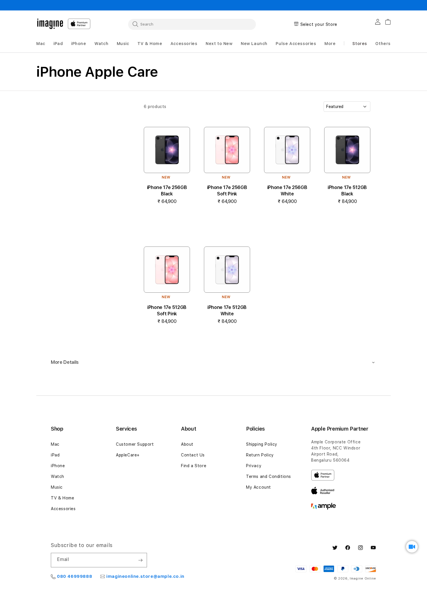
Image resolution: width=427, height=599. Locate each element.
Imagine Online (363, 578)
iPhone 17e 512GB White (227, 310)
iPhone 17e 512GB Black (347, 191)
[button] (40, 43)
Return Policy (260, 455)
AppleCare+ (128, 455)
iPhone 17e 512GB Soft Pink (166, 310)
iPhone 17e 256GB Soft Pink (227, 191)
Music (57, 487)
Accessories (63, 508)
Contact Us (193, 455)
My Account (258, 487)
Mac (55, 444)
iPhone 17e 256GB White (287, 191)
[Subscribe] (140, 560)
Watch (57, 476)
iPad (55, 455)
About (187, 444)
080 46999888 (74, 576)
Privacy (253, 465)
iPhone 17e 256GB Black (167, 191)
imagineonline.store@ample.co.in (145, 576)
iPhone (58, 465)
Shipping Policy (261, 444)
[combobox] (192, 24)
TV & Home (62, 498)
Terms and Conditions (268, 476)
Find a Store (193, 465)
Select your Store (318, 24)
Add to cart (167, 219)
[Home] (50, 24)
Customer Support (135, 444)
